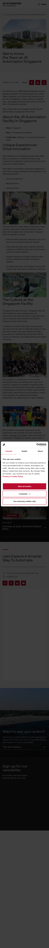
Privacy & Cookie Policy (13, 476)
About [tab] (40, 451)
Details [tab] (24, 451)
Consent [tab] (8, 451)
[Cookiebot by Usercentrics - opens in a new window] (36, 444)
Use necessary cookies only (24, 501)
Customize (23, 494)
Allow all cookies (24, 486)
